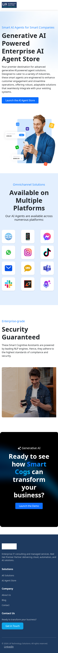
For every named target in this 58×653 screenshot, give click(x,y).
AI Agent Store (9, 580)
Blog (4, 600)
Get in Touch (13, 626)
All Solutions (8, 575)
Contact (5, 605)
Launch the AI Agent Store (20, 100)
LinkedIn (9, 646)
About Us (6, 595)
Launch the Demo (29, 506)
